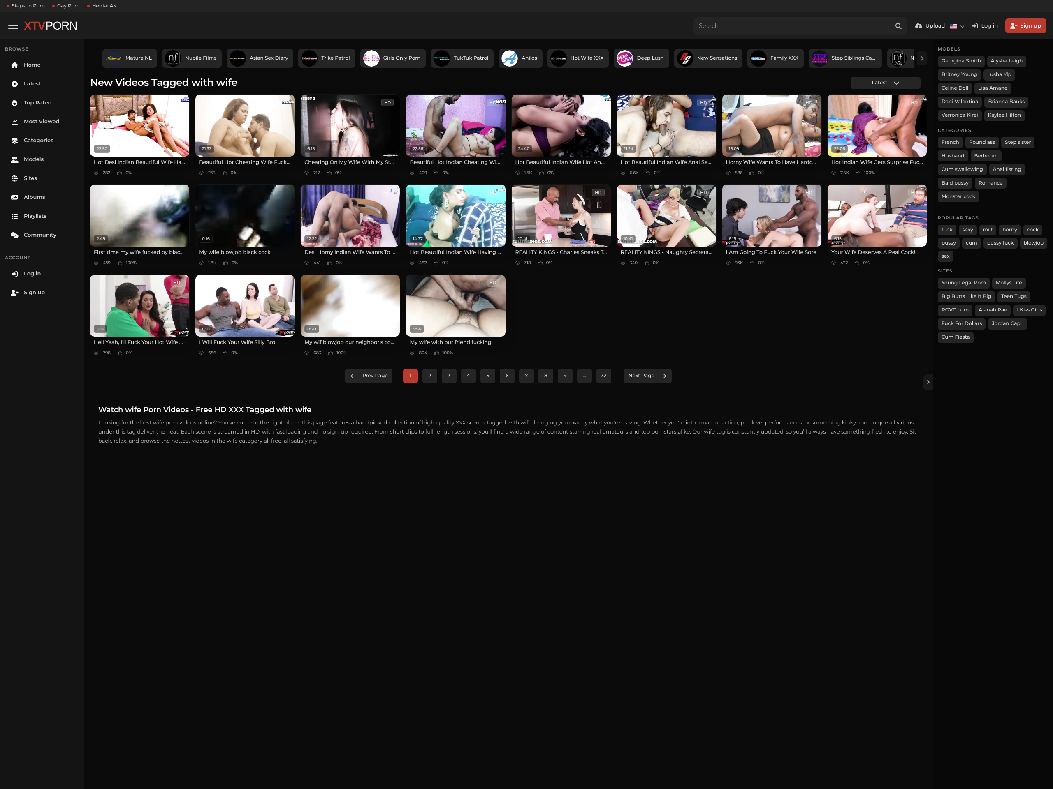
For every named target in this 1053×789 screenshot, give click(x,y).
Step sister (1018, 142)
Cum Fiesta (956, 337)
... (584, 376)
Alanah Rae (993, 310)
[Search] (898, 26)
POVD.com (955, 310)
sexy (968, 230)
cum (971, 243)
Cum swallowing (962, 169)
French (950, 142)
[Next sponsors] (922, 58)
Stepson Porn (28, 6)
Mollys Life (1009, 283)
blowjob (1034, 243)
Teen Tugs (1014, 296)
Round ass (982, 142)
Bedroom (986, 156)
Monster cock (958, 197)
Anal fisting (1007, 169)
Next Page (641, 376)
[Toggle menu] (13, 26)
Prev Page (375, 376)
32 (604, 376)
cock (1033, 230)
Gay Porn (68, 6)
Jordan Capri (1007, 324)
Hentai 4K (104, 6)
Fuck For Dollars (962, 324)
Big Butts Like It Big (966, 296)
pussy (949, 243)
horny (1009, 230)
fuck (947, 230)
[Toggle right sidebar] (928, 382)
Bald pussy (955, 183)
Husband (953, 156)
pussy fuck (1000, 243)
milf (988, 230)
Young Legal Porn (964, 283)
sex (946, 256)
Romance (990, 183)
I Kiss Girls (1029, 310)
